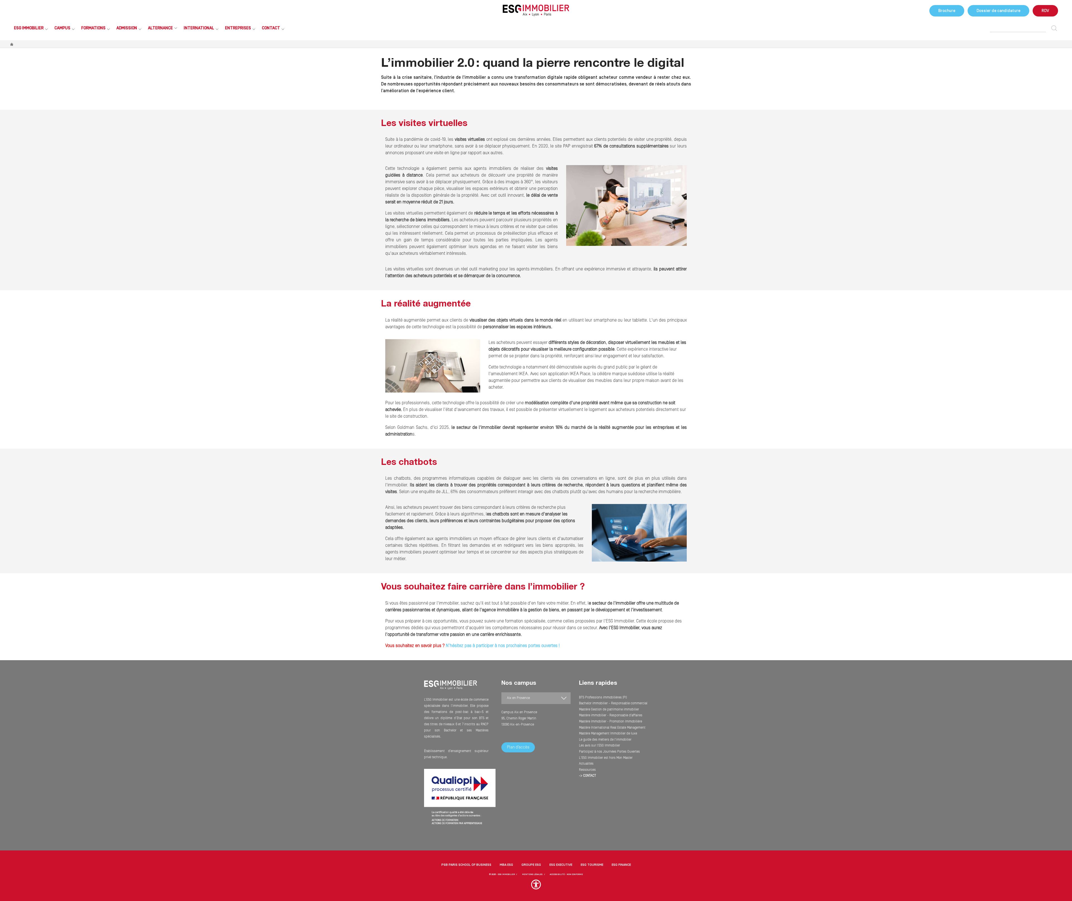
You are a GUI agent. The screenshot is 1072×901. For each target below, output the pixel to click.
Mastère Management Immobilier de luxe (608, 733)
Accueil (12, 44)
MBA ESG (506, 865)
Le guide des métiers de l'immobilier (605, 739)
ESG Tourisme (592, 865)
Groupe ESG (531, 865)
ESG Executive (560, 865)
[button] (536, 887)
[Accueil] (450, 688)
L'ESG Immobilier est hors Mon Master (606, 758)
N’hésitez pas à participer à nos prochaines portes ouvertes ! (502, 645)
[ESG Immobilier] (536, 10)
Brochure (946, 10)
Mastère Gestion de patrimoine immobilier (609, 709)
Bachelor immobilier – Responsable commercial (613, 703)
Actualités (586, 764)
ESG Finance (621, 865)
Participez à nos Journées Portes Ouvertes (609, 751)
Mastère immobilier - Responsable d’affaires (610, 715)
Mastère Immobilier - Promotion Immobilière (610, 721)
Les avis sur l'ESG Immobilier (599, 745)
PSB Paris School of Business (466, 865)
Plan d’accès (518, 747)
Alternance (160, 28)
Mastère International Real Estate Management (612, 727)
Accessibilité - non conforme (566, 874)
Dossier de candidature (998, 10)
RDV (1045, 10)
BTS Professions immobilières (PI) (603, 697)
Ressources (587, 770)
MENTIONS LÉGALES (532, 874)
